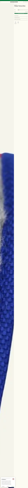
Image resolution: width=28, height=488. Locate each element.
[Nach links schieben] (1, 246)
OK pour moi (12, 486)
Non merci (3, 486)
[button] (1, 2)
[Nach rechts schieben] (13, 246)
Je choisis (8, 486)
